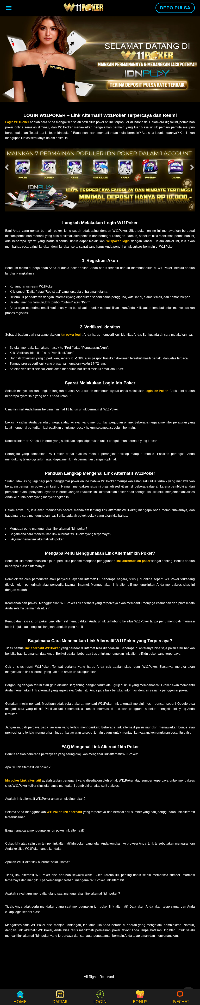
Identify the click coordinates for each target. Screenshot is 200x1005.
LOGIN (100, 1001)
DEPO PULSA (175, 7)
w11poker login (118, 241)
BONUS (140, 1001)
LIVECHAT (180, 1001)
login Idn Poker (157, 391)
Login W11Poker (17, 122)
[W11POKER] (84, 7)
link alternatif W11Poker (42, 648)
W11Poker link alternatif (64, 812)
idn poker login (71, 334)
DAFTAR (59, 1001)
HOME (20, 1001)
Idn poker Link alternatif (23, 780)
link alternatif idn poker (133, 561)
